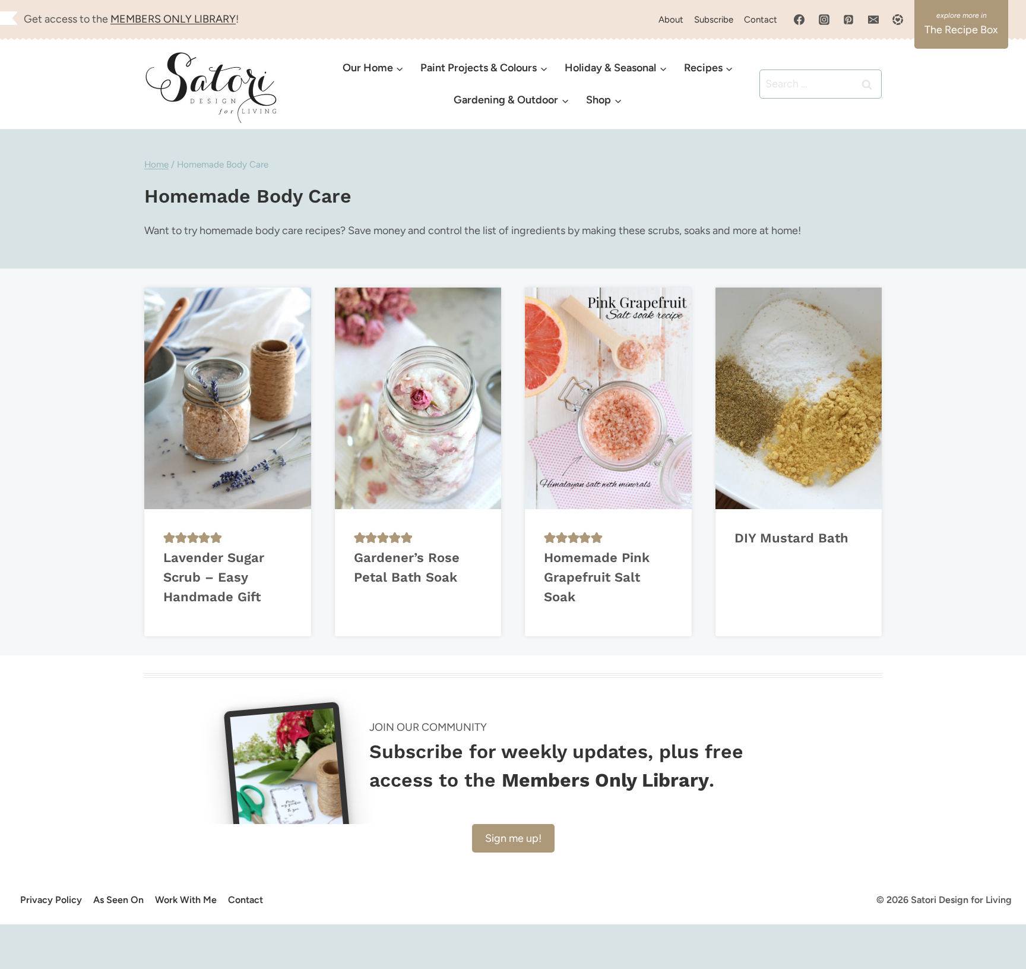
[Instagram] (824, 19)
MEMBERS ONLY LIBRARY (173, 19)
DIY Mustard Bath (791, 538)
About (670, 19)
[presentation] (227, 398)
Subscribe (713, 19)
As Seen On (118, 899)
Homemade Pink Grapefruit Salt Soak (597, 577)
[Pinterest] (848, 19)
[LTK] (897, 19)
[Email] (873, 19)
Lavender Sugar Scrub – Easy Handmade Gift (213, 577)
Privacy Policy (51, 899)
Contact (760, 19)
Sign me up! (513, 838)
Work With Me (186, 899)
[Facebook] (799, 19)
